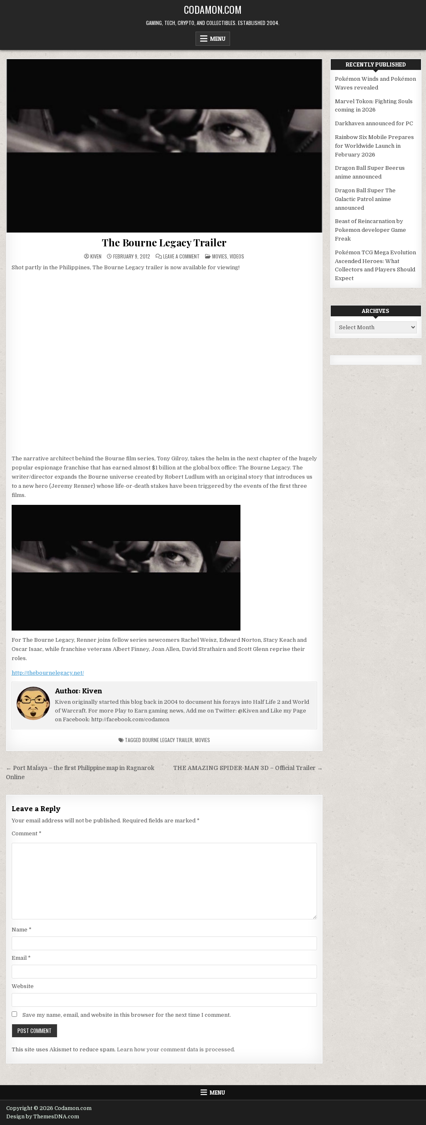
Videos (237, 256)
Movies (219, 256)
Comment (27, 833)
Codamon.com (213, 9)
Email (21, 958)
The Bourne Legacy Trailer (164, 242)
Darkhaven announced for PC (374, 123)
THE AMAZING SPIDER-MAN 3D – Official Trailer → (248, 768)
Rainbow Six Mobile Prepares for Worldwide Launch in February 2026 (374, 146)
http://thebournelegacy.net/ (48, 673)
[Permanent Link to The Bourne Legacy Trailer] (164, 146)
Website (23, 986)
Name (22, 929)
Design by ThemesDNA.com (42, 1117)
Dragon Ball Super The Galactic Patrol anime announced (365, 199)
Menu (217, 38)
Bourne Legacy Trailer (167, 739)
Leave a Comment (181, 256)
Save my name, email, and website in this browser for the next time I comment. (126, 1015)
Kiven (96, 256)
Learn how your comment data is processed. (176, 1049)
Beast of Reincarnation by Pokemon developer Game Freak (370, 230)
